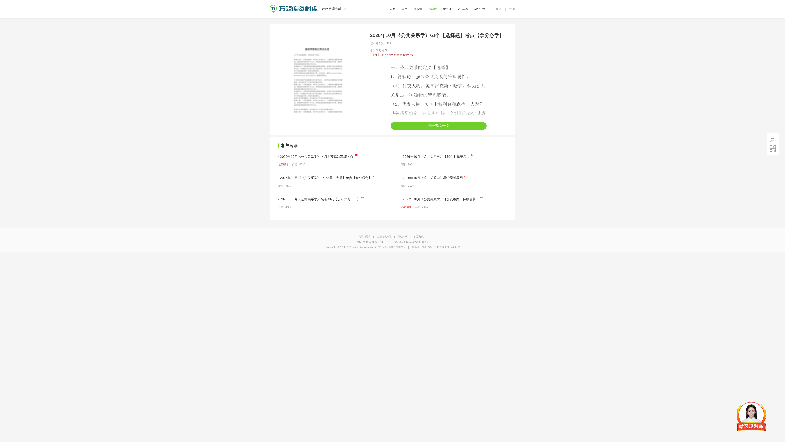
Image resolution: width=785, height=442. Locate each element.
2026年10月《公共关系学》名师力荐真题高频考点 (315, 156)
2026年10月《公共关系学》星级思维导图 (432, 178)
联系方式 (419, 236)
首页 (393, 9)
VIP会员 (463, 9)
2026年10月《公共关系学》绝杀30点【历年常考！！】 (319, 199)
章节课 (447, 9)
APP (772, 141)
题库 (404, 9)
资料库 (432, 9)
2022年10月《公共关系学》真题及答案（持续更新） (440, 199)
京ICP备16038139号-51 (370, 241)
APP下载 (479, 9)
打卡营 (418, 9)
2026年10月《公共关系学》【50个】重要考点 (435, 156)
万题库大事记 (384, 236)
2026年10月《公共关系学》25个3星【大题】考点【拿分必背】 (325, 178)
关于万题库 (365, 236)
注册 (512, 9)
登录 (498, 9)
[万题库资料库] (294, 6)
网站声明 (403, 236)
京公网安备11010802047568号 (411, 241)
